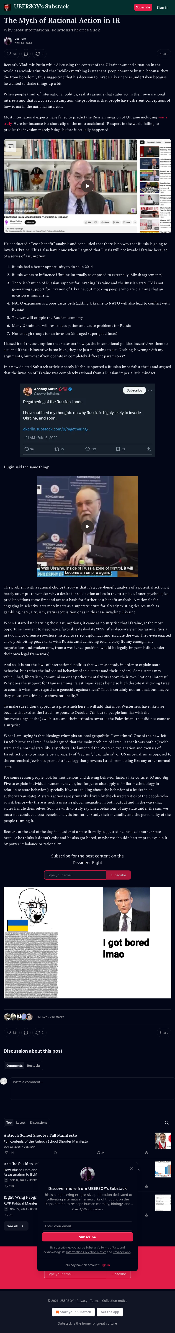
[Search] (166, 1122)
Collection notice (114, 1300)
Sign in (163, 7)
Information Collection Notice (86, 1252)
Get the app (110, 1312)
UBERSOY (21, 38)
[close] (131, 1168)
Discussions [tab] (38, 1123)
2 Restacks (57, 1017)
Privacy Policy (122, 1252)
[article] (87, 1144)
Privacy (82, 1300)
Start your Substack (75, 1312)
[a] (87, 186)
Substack (65, 1323)
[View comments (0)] (26, 53)
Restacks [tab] (33, 1066)
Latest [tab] (21, 1123)
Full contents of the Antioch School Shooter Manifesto (46, 1141)
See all (12, 1226)
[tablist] (23, 1065)
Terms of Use (109, 1247)
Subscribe (143, 7)
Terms (94, 1300)
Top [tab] (9, 1123)
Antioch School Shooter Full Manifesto (40, 1135)
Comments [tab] (14, 1066)
